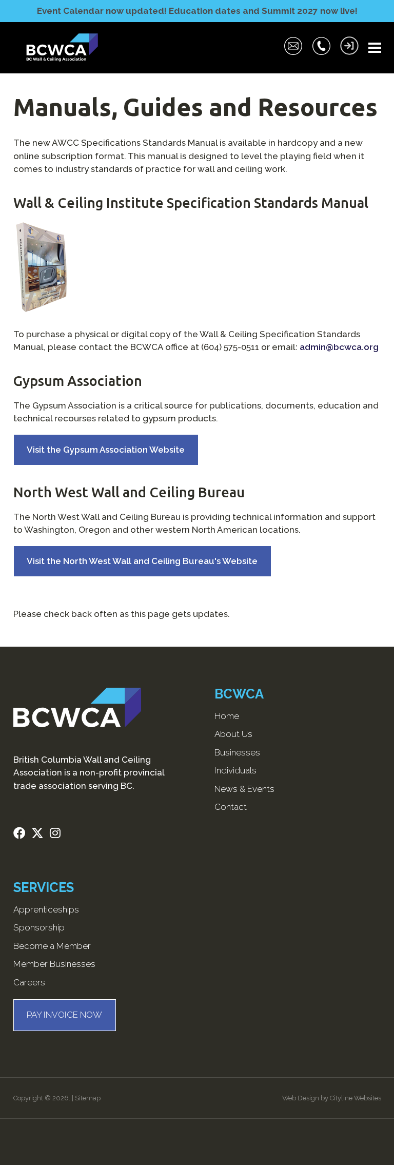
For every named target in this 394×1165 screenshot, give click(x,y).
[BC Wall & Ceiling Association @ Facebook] (22, 834)
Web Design (300, 1098)
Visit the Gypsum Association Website (106, 449)
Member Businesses (54, 964)
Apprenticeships (46, 909)
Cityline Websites (355, 1098)
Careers (29, 982)
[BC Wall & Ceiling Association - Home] (61, 47)
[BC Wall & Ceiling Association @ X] (40, 834)
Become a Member (52, 946)
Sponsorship (39, 927)
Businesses (237, 752)
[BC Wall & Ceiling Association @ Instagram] (58, 834)
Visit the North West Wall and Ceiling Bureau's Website (142, 561)
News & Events (244, 789)
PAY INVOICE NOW (64, 1014)
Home (226, 716)
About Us (233, 734)
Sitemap (88, 1098)
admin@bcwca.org (339, 347)
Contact (230, 807)
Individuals (235, 770)
